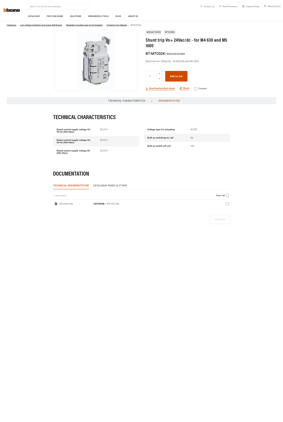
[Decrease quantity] (160, 78)
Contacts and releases (117, 25)
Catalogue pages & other (110, 185)
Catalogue (34, 16)
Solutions (75, 16)
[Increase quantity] (160, 73)
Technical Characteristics (126, 100)
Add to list (176, 76)
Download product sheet (162, 88)
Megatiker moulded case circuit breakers (84, 25)
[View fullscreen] (132, 86)
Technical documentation (71, 185)
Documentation (169, 100)
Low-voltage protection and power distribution (41, 25)
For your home (55, 16)
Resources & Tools (98, 16)
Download (220, 219)
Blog (118, 16)
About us (133, 16)
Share (186, 88)
